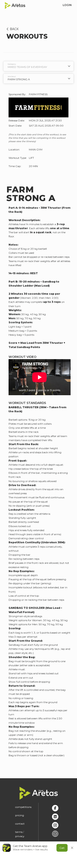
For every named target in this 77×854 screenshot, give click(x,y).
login (67, 5)
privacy (19, 836)
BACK (14, 29)
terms (18, 832)
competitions (23, 807)
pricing (19, 815)
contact (20, 823)
